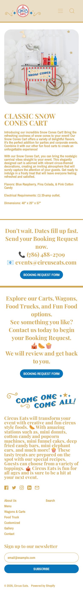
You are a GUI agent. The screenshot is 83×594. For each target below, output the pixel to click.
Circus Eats (21, 586)
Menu (7, 506)
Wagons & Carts (14, 511)
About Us (10, 500)
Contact (9, 533)
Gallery (9, 528)
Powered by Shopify (43, 586)
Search (50, 500)
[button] (72, 10)
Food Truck (11, 517)
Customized (12, 522)
